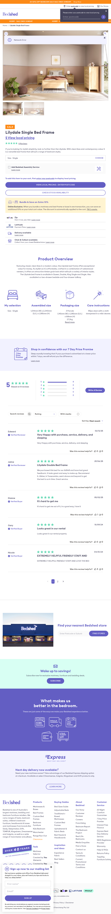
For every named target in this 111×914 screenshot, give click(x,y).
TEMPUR (6, 831)
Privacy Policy (58, 903)
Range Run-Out (40, 836)
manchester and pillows (21, 837)
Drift (22, 828)
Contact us (81, 849)
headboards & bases (20, 823)
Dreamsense (27, 831)
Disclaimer (70, 903)
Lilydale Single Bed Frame (19, 25)
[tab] (13, 108)
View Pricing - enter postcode (55, 185)
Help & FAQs (102, 850)
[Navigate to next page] (63, 581)
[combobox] (45, 414)
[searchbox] (17, 414)
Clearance (37, 839)
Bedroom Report (83, 826)
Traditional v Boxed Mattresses (59, 816)
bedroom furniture (11, 815)
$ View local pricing (20, 138)
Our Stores (104, 6)
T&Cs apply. (92, 209)
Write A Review (95, 390)
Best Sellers (59, 859)
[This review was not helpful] (100, 451)
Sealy (5, 828)
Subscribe (55, 681)
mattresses (11, 826)
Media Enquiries (82, 842)
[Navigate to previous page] (47, 581)
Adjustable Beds (61, 810)
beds (19, 818)
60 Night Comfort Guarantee (102, 812)
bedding (22, 812)
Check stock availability (55, 193)
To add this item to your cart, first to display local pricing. (40, 178)
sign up (28, 898)
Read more (70, 322)
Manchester (38, 832)
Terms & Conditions (32, 908)
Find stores (99, 633)
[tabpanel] (55, 66)
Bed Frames (38, 813)
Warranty (101, 846)
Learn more (15, 170)
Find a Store (81, 846)
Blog (56, 862)
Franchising (81, 823)
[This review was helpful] (95, 451)
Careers (79, 819)
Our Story (80, 810)
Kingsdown (16, 831)
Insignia (10, 834)
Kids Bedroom (39, 828)
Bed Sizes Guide (61, 806)
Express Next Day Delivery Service (102, 834)
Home (5, 25)
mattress (13, 812)
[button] (104, 37)
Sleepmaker (13, 828)
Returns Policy (103, 853)
